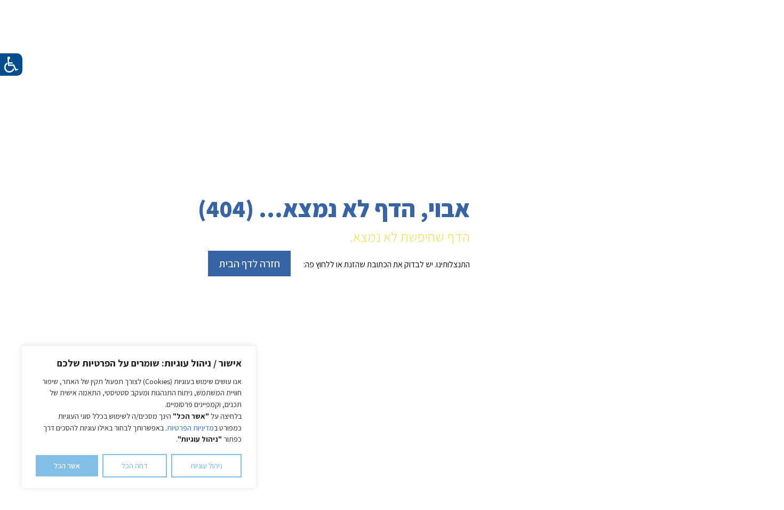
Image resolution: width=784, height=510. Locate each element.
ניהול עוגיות (206, 466)
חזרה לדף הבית (249, 263)
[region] (138, 417)
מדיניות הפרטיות (190, 428)
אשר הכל (67, 466)
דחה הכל (135, 466)
